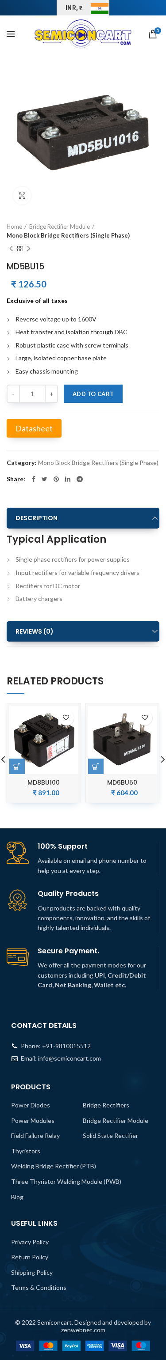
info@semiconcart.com (69, 1058)
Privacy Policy (30, 1242)
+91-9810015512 (66, 1046)
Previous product (11, 248)
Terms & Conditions (38, 1287)
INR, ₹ (74, 7)
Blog (17, 1197)
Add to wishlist (66, 717)
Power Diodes (30, 1105)
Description (36, 518)
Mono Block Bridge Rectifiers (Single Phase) (68, 235)
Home (14, 226)
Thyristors (25, 1151)
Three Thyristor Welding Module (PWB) (66, 1181)
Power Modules (32, 1120)
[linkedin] (67, 479)
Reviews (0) (34, 631)
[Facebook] (34, 479)
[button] (96, 766)
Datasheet (34, 428)
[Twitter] (44, 479)
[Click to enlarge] (22, 195)
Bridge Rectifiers (106, 1105)
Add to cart (93, 393)
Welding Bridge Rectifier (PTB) (53, 1166)
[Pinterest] (56, 479)
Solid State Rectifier (110, 1135)
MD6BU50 (122, 782)
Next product (28, 248)
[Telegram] (79, 479)
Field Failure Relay (35, 1135)
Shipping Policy (32, 1272)
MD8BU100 (43, 782)
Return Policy (29, 1257)
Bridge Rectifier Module (59, 226)
